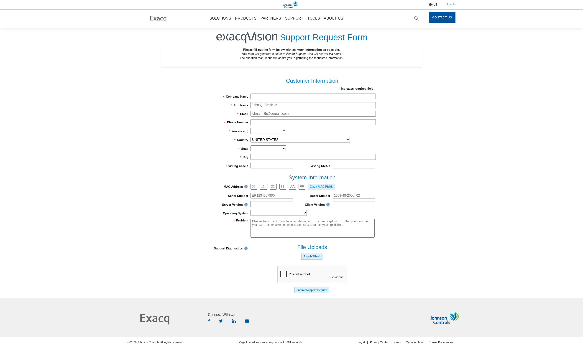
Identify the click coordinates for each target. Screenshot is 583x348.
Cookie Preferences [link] (441, 342)
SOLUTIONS (220, 18)
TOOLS (313, 18)
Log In (451, 4)
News (397, 342)
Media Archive (414, 342)
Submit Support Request (312, 290)
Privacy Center (379, 342)
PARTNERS (271, 18)
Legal (361, 342)
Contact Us (442, 17)
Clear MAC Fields (321, 186)
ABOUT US (333, 18)
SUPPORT (294, 18)
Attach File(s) (311, 256)
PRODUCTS (245, 18)
